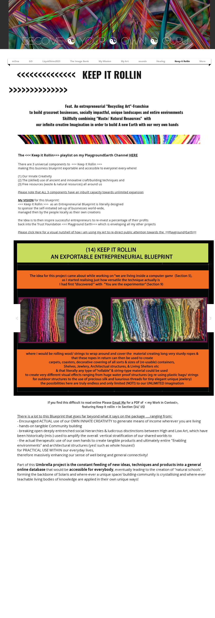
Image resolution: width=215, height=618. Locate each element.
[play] (204, 242)
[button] (114, 318)
